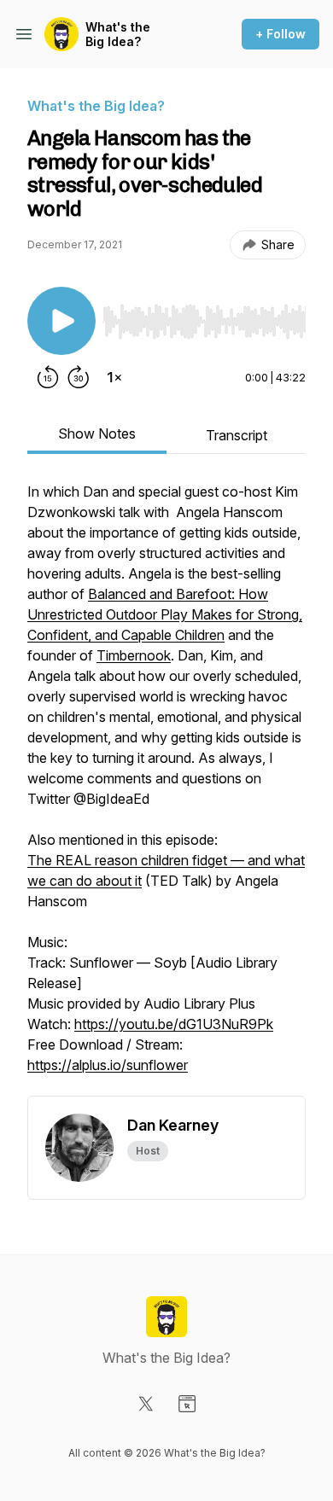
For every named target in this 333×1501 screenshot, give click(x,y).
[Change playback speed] (114, 377)
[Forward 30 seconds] (79, 377)
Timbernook (133, 655)
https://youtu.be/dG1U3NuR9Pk (173, 1024)
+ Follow (280, 33)
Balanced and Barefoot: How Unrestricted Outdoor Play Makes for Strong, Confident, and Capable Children (164, 614)
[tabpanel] (166, 788)
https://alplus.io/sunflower (107, 1064)
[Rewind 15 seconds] (48, 377)
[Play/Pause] (61, 321)
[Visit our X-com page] (146, 1403)
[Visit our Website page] (187, 1403)
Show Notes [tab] (97, 433)
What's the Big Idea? (117, 34)
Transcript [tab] (236, 435)
